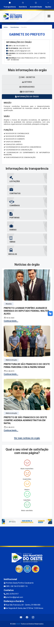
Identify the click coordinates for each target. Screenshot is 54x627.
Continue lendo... (11, 321)
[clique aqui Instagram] (33, 617)
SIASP (18, 624)
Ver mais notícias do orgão (27, 438)
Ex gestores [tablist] (28, 92)
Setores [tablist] (28, 82)
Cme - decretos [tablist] (27, 77)
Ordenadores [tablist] (28, 87)
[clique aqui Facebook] (27, 617)
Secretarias (14, 27)
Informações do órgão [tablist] (28, 97)
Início (6, 27)
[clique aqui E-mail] (21, 617)
